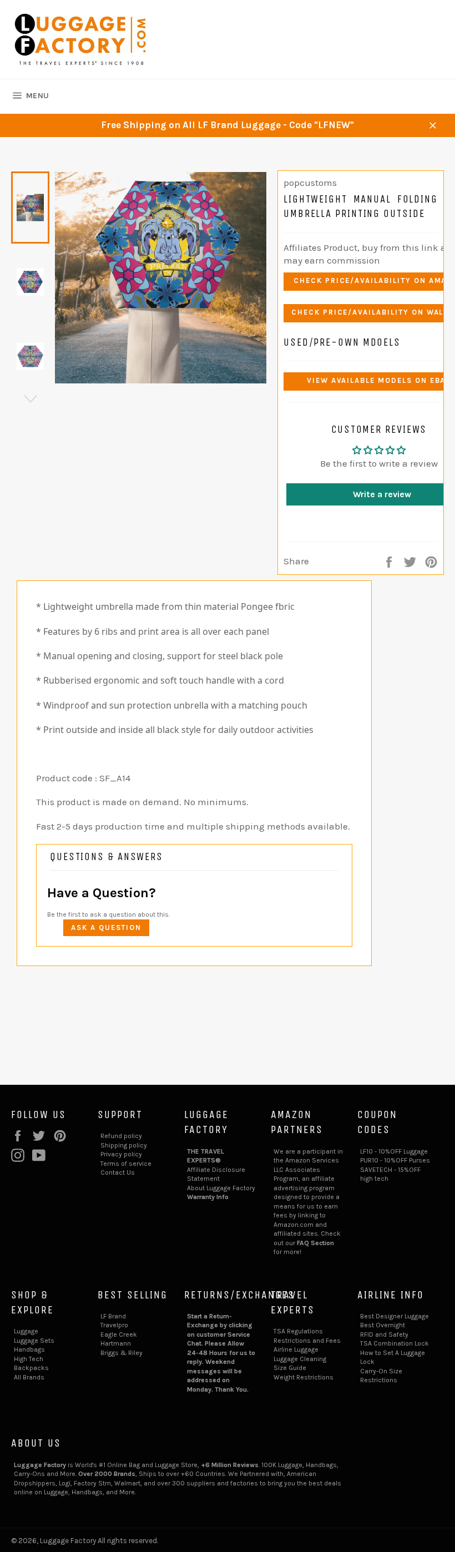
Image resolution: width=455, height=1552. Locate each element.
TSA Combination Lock (394, 1343)
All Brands (29, 1377)
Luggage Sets (34, 1340)
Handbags (29, 1349)
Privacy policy (121, 1154)
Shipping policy (123, 1145)
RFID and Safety (384, 1334)
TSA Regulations (298, 1331)
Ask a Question (106, 927)
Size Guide (290, 1368)
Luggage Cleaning (300, 1359)
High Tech (28, 1359)
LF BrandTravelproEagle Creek (118, 1325)
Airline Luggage (296, 1349)
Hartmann (115, 1343)
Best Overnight (382, 1325)
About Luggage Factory (221, 1188)
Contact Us (117, 1172)
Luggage (26, 1331)
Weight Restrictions (303, 1377)
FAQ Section (315, 1243)
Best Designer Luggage (394, 1316)
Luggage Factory (68, 1540)
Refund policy (121, 1136)
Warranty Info (208, 1197)
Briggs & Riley (121, 1353)
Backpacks (31, 1368)
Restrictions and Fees (307, 1340)
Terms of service (125, 1163)
